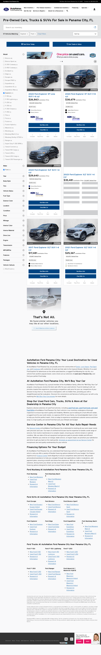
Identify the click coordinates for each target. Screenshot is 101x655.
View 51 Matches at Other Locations (45, 328)
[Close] (99, 634)
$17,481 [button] (38, 254)
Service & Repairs (39, 11)
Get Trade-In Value (74, 44)
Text (87, 641)
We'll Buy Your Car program (45, 396)
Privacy (18, 640)
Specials (84, 7)
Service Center (35, 428)
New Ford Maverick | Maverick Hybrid (72, 576)
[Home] (6, 9)
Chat (79, 641)
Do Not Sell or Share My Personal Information (47, 640)
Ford (32, 34)
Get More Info (44, 125)
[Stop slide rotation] (95, 61)
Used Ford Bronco (54, 507)
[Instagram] (72, 640)
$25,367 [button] (75, 254)
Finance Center (42, 456)
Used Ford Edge (53, 527)
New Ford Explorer (36, 524)
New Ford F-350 (35, 572)
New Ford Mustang (36, 477)
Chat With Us (44, 130)
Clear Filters (42, 34)
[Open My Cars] (94, 9)
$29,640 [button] (39, 177)
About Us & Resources (55, 11)
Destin (78, 367)
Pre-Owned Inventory (44, 7)
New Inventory (28, 7)
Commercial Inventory (61, 7)
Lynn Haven (85, 367)
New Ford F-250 (72, 552)
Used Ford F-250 (72, 554)
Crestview (36, 369)
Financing (75, 7)
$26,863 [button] (39, 101)
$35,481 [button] (80, 180)
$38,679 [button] (75, 101)
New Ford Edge (53, 524)
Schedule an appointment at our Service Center (75, 440)
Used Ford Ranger (54, 574)
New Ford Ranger (54, 572)
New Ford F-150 (35, 552)
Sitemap (32, 640)
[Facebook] (67, 640)
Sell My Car (27, 11)
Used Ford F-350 (35, 574)
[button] (44, 106)
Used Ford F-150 (35, 554)
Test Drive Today (29, 44)
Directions (8, 640)
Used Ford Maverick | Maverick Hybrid (72, 583)
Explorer (23, 34)
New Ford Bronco (54, 504)
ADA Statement (25, 640)
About (13, 640)
